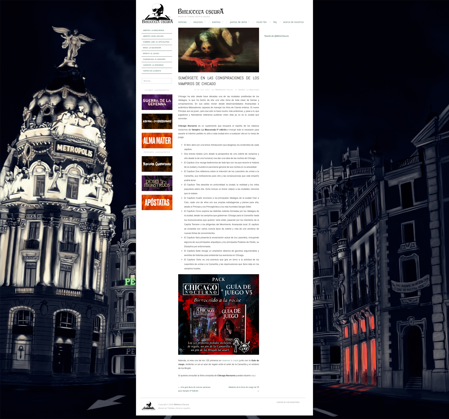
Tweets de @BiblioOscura (276, 35)
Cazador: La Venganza (153, 65)
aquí (253, 375)
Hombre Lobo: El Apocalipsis (156, 42)
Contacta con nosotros (288, 402)
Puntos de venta (238, 22)
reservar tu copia (230, 360)
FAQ (275, 22)
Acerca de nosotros (293, 22)
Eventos (216, 22)
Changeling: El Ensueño (154, 59)
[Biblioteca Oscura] (201, 11)
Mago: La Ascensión (152, 47)
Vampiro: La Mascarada (153, 30)
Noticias (182, 22)
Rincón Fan (261, 22)
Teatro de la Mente (152, 71)
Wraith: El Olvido (151, 53)
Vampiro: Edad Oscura (153, 36)
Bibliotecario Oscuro (224, 89)
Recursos (198, 22)
